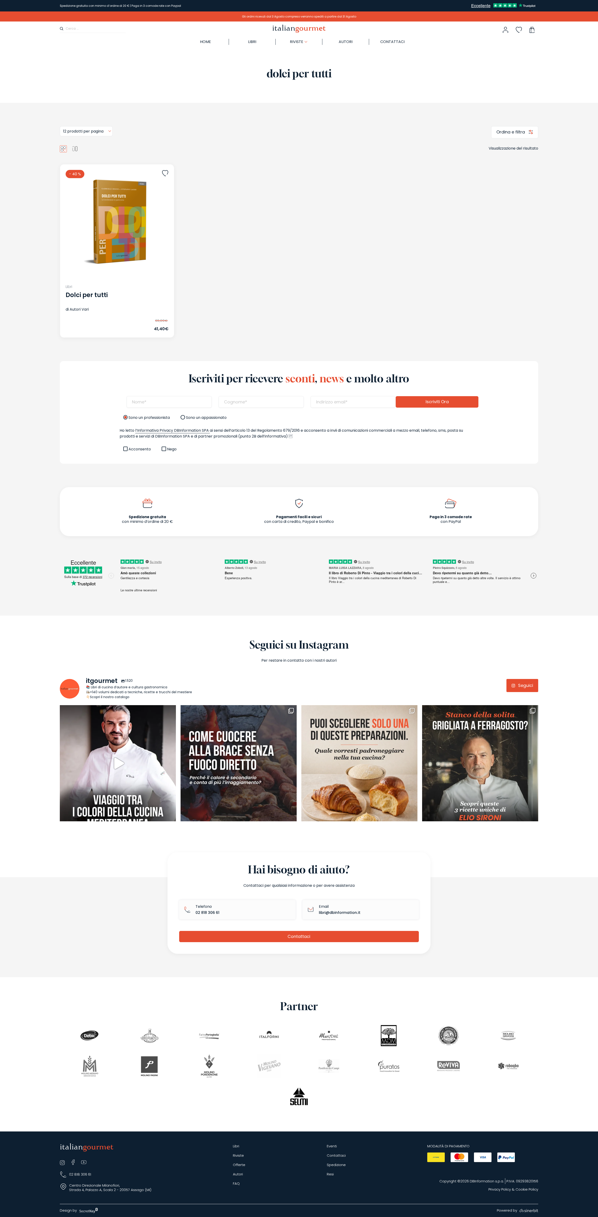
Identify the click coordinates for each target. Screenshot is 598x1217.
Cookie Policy (527, 1190)
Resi (330, 1174)
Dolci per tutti (87, 295)
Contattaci (392, 41)
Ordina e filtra (511, 132)
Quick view (106, 325)
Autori (345, 41)
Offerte (239, 1165)
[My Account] (505, 30)
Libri (252, 41)
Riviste (238, 1156)
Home (205, 41)
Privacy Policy (499, 1190)
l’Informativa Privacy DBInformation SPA (172, 430)
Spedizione (336, 1165)
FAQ (236, 1184)
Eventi (332, 1146)
